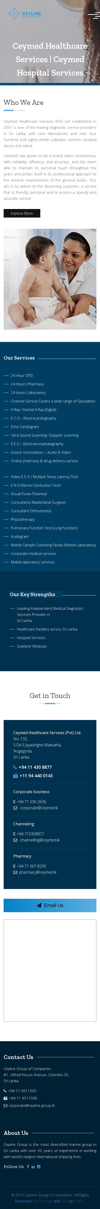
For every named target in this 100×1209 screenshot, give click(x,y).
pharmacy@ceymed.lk (37, 872)
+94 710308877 (30, 834)
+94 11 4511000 (21, 1090)
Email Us (53, 905)
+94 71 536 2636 (31, 801)
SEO (64, 1201)
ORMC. (79, 1201)
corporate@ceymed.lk (38, 807)
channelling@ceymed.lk (39, 840)
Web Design (43, 1201)
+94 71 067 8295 (31, 866)
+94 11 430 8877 (34, 767)
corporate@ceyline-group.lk (31, 1105)
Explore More (22, 213)
